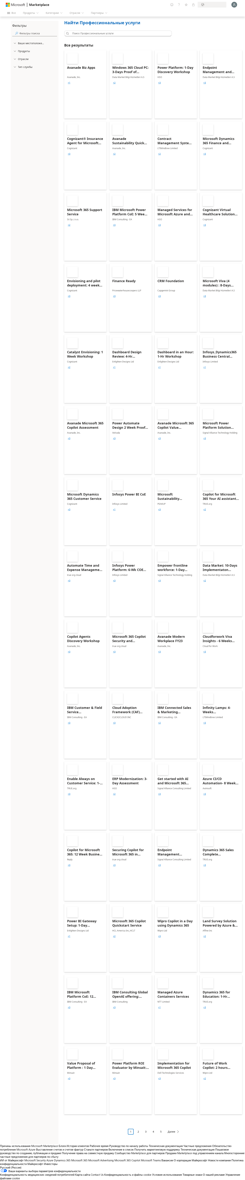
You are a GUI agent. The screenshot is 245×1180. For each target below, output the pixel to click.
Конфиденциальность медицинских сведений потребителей (37, 1174)
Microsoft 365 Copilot (127, 1160)
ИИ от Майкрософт (12, 1160)
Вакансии (167, 1160)
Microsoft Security (35, 1160)
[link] (85, 84)
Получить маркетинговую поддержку (157, 1149)
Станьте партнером (96, 1149)
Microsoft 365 (79, 1160)
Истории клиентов (78, 1146)
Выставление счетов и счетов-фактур (59, 1149)
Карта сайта (82, 1174)
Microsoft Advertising (101, 1160)
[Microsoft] (15, 5)
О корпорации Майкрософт (190, 1160)
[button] (67, 33)
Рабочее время (99, 1146)
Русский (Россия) (11, 1167)
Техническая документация (166, 1146)
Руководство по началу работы (128, 1146)
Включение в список (121, 1149)
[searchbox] (38, 33)
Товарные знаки (192, 1174)
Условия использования (167, 1174)
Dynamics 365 (62, 1160)
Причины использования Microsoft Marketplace (29, 1146)
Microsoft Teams (151, 1160)
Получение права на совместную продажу (88, 1153)
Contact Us (97, 1174)
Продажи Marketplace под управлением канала (194, 1153)
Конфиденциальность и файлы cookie (127, 1174)
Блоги (62, 1146)
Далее (171, 1131)
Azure (49, 1160)
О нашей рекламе (214, 1174)
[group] (69, 82)
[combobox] (119, 33)
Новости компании (219, 1160)
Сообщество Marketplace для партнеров (140, 1153)
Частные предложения (197, 1146)
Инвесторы (51, 1164)
